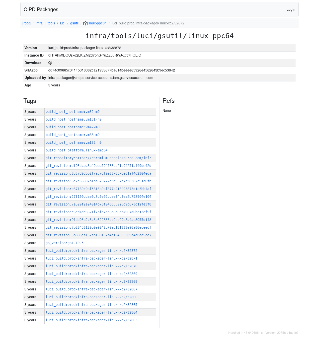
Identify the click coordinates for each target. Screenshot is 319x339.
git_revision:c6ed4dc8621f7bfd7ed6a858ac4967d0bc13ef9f (98, 212)
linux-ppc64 (97, 22)
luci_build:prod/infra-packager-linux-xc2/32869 (91, 274)
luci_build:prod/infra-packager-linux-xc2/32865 (91, 305)
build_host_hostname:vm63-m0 (72, 135)
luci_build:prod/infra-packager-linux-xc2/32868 (91, 281)
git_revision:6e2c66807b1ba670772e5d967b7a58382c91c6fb (98, 181)
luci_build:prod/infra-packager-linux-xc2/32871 (91, 258)
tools (51, 22)
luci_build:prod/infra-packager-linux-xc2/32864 (91, 312)
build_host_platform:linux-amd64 (76, 150)
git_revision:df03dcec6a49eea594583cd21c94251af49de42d (98, 166)
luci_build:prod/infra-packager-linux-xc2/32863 (91, 320)
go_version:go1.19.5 (64, 243)
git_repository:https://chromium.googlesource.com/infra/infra (105, 158)
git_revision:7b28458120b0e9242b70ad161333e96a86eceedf (98, 227)
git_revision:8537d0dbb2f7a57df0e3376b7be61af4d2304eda (98, 173)
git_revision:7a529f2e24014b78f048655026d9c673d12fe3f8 (98, 204)
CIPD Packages (41, 9)
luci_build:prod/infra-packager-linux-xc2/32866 (91, 297)
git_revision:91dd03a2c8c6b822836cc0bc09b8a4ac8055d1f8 (98, 220)
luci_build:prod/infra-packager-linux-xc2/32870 (91, 266)
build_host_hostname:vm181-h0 (73, 119)
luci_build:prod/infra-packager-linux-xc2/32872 (91, 251)
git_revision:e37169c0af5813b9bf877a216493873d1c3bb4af (98, 189)
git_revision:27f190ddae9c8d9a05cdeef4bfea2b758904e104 (98, 197)
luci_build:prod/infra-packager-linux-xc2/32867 (91, 289)
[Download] (50, 62)
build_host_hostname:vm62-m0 (72, 112)
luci (62, 22)
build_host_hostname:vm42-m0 (72, 127)
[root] (26, 22)
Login (291, 9)
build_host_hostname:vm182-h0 (73, 142)
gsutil (74, 22)
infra (39, 22)
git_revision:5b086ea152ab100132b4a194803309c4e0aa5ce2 (98, 235)
